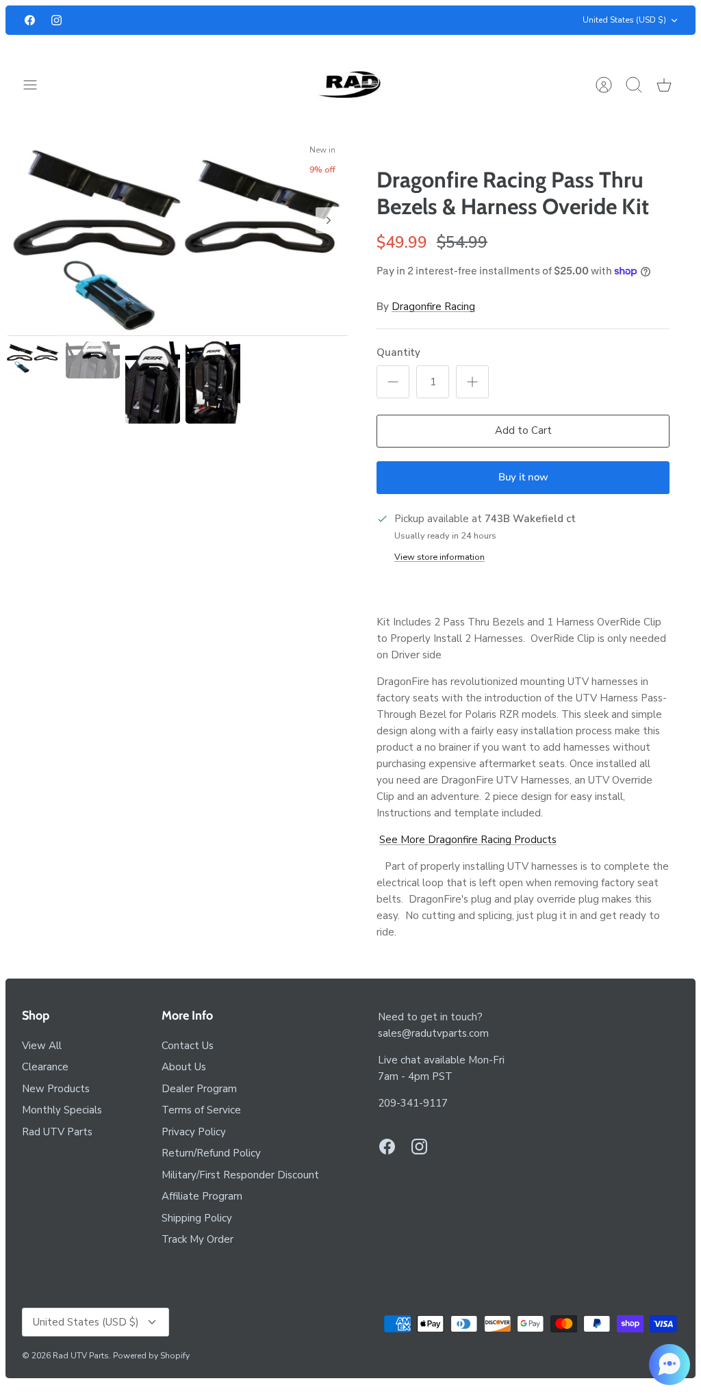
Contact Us (188, 1045)
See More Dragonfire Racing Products (468, 839)
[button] (669, 1364)
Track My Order (197, 1239)
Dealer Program (199, 1089)
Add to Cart (523, 430)
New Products (56, 1089)
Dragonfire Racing (433, 306)
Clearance (45, 1067)
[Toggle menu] (37, 85)
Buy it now (523, 477)
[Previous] (196, 20)
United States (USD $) (624, 19)
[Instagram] (56, 20)
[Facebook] (29, 20)
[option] (177, 235)
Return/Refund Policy (211, 1153)
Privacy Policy (194, 1132)
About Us (184, 1067)
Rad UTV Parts (57, 1132)
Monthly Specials (62, 1110)
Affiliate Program (202, 1196)
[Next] (504, 20)
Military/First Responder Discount (240, 1175)
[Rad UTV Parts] (350, 84)
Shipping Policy (197, 1218)
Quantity (398, 352)
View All (42, 1045)
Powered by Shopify (151, 1355)
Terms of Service (201, 1110)
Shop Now (373, 20)
